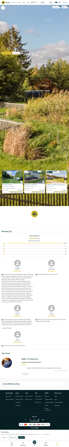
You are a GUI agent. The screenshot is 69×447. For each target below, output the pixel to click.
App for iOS (8, 396)
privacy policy (41, 434)
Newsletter (57, 405)
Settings (4, 437)
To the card (18, 402)
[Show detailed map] (34, 214)
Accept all (21, 437)
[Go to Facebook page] (25, 419)
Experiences (38, 402)
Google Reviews (49, 399)
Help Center (38, 396)
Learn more (16, 53)
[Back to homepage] (6, 2)
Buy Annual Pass (6, 53)
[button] (59, 2)
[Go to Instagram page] (29, 419)
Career (46, 405)
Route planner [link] (53, 2)
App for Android (9, 399)
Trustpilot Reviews (49, 402)
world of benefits (59, 402)
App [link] (24, 2)
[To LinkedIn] (38, 419)
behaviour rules (19, 399)
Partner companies (47, 409)
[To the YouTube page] (42, 419)
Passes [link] (19, 2)
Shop (56, 396)
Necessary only (12, 437)
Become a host (28, 399)
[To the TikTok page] (34, 419)
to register (17, 405)
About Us (47, 396)
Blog (56, 399)
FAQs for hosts (28, 396)
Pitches (13, 2)
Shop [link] (28, 2)
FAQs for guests (19, 396)
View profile (25, 374)
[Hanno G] (7, 363)
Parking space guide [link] (34, 2)
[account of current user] (64, 2)
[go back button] (3, 8)
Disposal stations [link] (43, 2)
